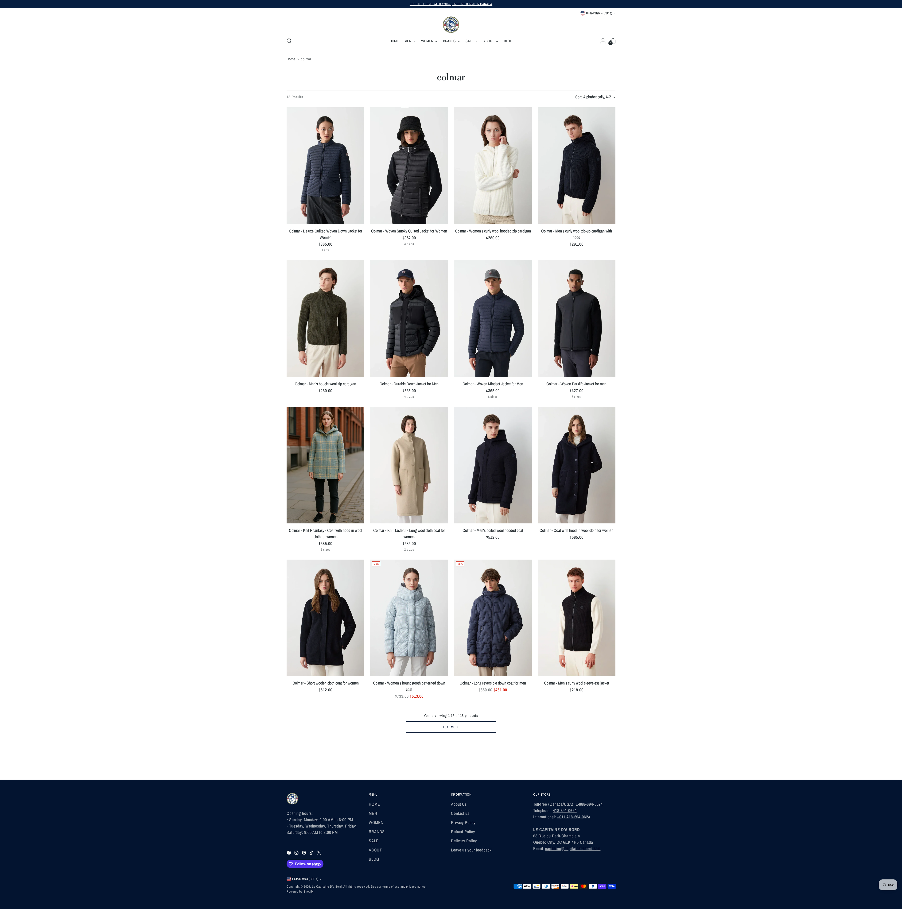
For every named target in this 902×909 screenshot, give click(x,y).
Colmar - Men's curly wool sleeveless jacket (576, 683)
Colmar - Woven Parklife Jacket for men (576, 384)
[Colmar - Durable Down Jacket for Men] (409, 318)
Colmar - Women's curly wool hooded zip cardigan (493, 231)
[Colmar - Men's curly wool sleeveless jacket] (576, 618)
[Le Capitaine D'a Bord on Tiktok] (312, 853)
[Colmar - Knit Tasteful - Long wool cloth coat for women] (409, 465)
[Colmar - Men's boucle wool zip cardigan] (325, 318)
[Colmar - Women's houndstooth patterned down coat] (409, 618)
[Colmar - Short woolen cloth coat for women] (325, 618)
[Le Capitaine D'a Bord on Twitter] (319, 853)
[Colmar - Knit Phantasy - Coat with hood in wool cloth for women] (325, 465)
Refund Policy (463, 832)
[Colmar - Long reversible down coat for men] (493, 618)
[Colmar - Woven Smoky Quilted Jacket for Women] (409, 165)
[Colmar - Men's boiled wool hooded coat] (493, 465)
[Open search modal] (289, 41)
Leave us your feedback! (472, 850)
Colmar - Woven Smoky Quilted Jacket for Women (409, 231)
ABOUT (375, 850)
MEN (373, 813)
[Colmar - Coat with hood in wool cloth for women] (576, 465)
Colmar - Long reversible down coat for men (493, 683)
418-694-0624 (565, 810)
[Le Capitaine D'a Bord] (451, 24)
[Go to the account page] (603, 41)
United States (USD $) (599, 13)
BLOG (374, 859)
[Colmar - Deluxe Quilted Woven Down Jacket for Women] (325, 165)
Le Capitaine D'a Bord (327, 886)
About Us (459, 804)
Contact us (460, 813)
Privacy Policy (463, 822)
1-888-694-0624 (589, 804)
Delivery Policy (464, 841)
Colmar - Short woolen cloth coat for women (325, 683)
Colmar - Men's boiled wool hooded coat (493, 530)
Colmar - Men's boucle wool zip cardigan (325, 384)
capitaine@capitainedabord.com (572, 848)
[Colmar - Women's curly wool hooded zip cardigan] (493, 165)
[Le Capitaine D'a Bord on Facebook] (289, 853)
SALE (374, 841)
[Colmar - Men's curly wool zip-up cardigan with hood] (576, 165)
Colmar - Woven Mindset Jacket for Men (493, 384)
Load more (451, 727)
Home (291, 59)
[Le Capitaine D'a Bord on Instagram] (297, 853)
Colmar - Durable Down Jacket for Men (409, 384)
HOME (374, 804)
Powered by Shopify (300, 891)
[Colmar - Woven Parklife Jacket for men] (576, 318)
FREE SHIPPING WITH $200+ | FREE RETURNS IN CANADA (451, 4)
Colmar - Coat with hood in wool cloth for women (576, 530)
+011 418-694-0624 (573, 817)
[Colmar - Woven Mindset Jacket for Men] (493, 318)
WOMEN (376, 822)
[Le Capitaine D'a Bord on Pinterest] (304, 853)
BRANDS (377, 832)
